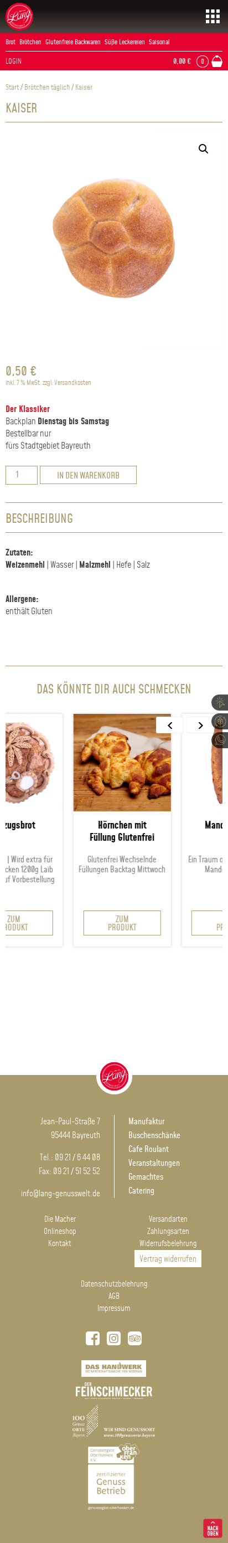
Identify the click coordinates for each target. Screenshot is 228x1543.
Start (12, 87)
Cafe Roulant (148, 1149)
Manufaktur (146, 1122)
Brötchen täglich (47, 87)
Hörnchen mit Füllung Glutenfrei (90, 832)
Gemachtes (145, 1177)
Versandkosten (72, 383)
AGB (114, 1296)
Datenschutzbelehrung (114, 1284)
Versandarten (168, 1219)
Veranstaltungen (154, 1163)
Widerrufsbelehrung (167, 1243)
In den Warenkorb (88, 476)
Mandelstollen (198, 826)
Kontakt (59, 1243)
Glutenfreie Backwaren (73, 42)
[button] (204, 149)
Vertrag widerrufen (167, 1259)
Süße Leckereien (125, 42)
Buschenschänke (154, 1135)
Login (14, 61)
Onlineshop (60, 1231)
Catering (141, 1191)
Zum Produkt (89, 924)
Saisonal (159, 42)
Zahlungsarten (168, 1231)
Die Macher (60, 1219)
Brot (10, 42)
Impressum (113, 1308)
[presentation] (170, 725)
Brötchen (30, 42)
